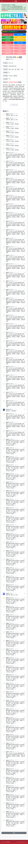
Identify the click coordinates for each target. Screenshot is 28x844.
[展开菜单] (1, 1)
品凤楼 (20, 45)
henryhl (10, 593)
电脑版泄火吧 (20, 37)
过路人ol (11, 409)
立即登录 (19, 82)
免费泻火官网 (20, 42)
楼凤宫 (20, 48)
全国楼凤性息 (20, 53)
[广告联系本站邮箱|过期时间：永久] (14, 15)
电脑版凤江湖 (8, 42)
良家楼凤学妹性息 (20, 40)
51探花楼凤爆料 (7, 50)
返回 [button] (14, 833)
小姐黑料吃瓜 (8, 53)
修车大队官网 (20, 34)
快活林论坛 (7, 48)
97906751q (11, 59)
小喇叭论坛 (7, 45)
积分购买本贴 (14, 104)
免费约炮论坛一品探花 (7, 34)
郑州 (20, 57)
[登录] (26, 1)
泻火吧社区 (7, 40)
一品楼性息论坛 (7, 37)
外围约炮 (20, 50)
